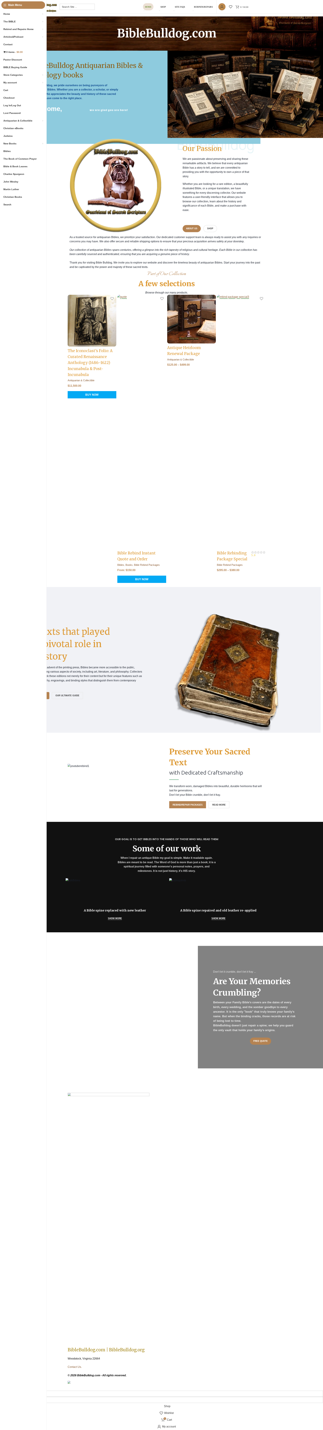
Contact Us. (75, 1366)
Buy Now (92, 394)
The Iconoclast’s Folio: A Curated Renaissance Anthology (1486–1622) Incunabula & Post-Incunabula (90, 362)
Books (129, 564)
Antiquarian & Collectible (81, 380)
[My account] (222, 6)
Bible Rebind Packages (147, 564)
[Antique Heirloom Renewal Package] (191, 319)
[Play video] (245, 59)
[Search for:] (77, 7)
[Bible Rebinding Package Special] (241, 422)
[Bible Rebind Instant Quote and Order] (141, 422)
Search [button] (7, 204)
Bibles (120, 564)
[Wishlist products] (230, 6)
